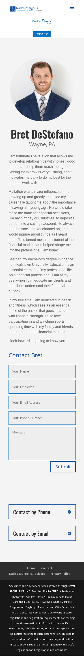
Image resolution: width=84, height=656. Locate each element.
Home (31, 568)
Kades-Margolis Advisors (27, 574)
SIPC (55, 591)
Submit (63, 467)
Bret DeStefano (42, 134)
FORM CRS (42, 34)
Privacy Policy (60, 574)
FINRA (47, 591)
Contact (46, 568)
